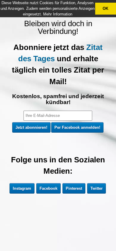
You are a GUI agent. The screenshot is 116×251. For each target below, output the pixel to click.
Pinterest (74, 188)
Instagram (22, 188)
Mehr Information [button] (57, 14)
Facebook (48, 188)
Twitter (96, 188)
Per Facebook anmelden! (77, 127)
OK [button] (105, 8)
